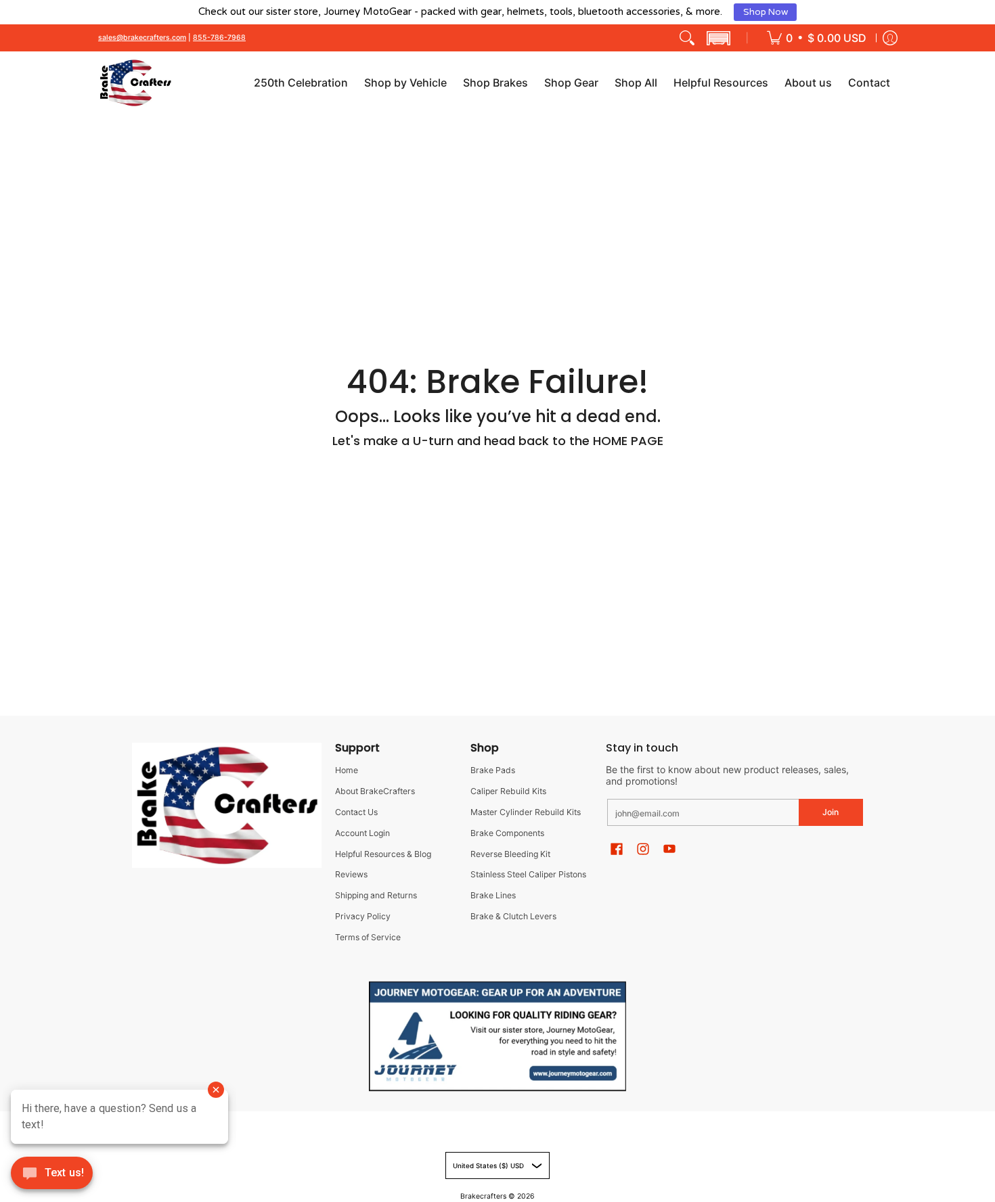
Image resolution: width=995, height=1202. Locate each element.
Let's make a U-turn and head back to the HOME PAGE (497, 440)
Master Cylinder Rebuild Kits (525, 812)
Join (830, 812)
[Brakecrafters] (135, 82)
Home (346, 770)
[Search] (687, 37)
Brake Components (507, 833)
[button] (718, 37)
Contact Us (356, 812)
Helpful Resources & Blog (383, 854)
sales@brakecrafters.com (142, 38)
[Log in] (890, 37)
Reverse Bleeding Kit (510, 854)
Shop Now (765, 12)
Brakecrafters (483, 1196)
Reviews (351, 874)
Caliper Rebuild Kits (508, 791)
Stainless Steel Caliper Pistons (528, 874)
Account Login (362, 833)
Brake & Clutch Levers (513, 916)
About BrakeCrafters (375, 791)
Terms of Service (368, 937)
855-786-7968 (219, 38)
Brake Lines (493, 895)
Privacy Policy (363, 916)
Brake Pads (492, 770)
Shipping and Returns (376, 895)
